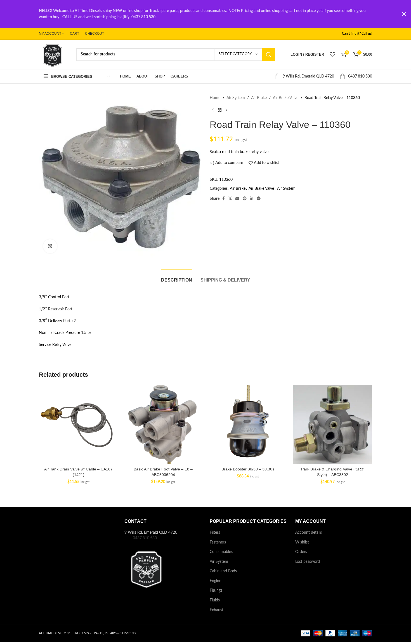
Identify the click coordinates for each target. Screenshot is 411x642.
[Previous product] (213, 110)
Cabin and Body (223, 571)
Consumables (221, 552)
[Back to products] (219, 110)
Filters (215, 533)
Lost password (307, 562)
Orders (301, 552)
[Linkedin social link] (251, 199)
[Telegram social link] (258, 199)
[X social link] (230, 199)
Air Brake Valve (285, 98)
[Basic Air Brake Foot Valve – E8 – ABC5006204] (163, 424)
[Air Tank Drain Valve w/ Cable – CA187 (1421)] (78, 424)
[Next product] (226, 110)
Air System (235, 98)
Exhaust (216, 610)
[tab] (176, 277)
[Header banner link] (197, 14)
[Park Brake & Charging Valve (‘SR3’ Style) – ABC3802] (332, 424)
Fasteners (218, 542)
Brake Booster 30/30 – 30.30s (247, 469)
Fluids (215, 600)
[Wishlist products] (332, 54)
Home (215, 98)
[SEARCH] (268, 54)
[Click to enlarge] (50, 246)
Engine (215, 581)
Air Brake (259, 98)
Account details (308, 533)
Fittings (216, 590)
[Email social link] (237, 199)
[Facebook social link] (223, 199)
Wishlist (302, 542)
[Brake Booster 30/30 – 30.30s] (247, 424)
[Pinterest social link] (244, 199)
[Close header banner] (404, 14)
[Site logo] (52, 54)
